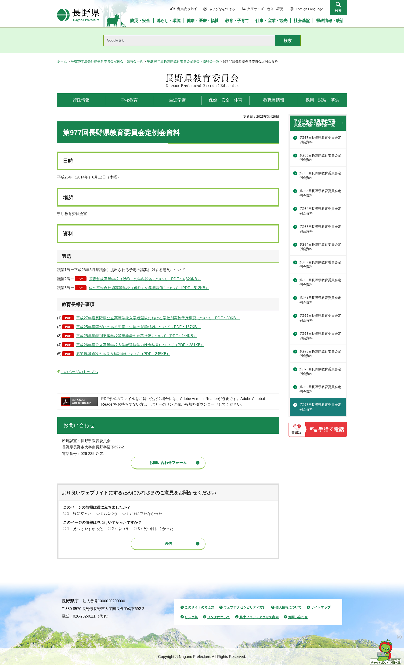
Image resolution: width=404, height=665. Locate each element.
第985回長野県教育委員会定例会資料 (320, 229)
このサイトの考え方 (199, 607)
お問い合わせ (298, 617)
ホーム (62, 61)
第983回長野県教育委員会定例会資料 (320, 193)
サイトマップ (321, 607)
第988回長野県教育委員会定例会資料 (320, 157)
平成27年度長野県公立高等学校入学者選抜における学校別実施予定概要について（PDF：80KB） (158, 318)
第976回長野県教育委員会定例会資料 (320, 371)
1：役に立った (79, 514)
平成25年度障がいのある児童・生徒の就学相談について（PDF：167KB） (138, 327)
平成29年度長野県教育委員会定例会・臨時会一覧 (107, 61)
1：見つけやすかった (85, 529)
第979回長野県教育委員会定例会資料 (320, 318)
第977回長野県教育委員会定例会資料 (320, 407)
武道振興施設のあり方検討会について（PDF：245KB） (123, 354)
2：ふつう (109, 514)
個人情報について (288, 607)
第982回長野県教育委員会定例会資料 (320, 389)
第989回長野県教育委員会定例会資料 (320, 264)
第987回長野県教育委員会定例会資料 (320, 140)
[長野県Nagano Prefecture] (78, 15)
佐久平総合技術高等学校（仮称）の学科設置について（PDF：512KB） (149, 288)
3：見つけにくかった (155, 529)
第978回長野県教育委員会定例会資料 (320, 336)
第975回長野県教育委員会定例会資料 (320, 353)
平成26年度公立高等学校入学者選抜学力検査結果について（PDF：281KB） (140, 345)
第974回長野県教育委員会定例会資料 (320, 247)
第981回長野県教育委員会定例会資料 (320, 300)
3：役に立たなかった (144, 514)
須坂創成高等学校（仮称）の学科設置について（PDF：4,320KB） (145, 279)
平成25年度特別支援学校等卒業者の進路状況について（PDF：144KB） (136, 336)
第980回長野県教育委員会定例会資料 (320, 282)
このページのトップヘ (79, 372)
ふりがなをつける (222, 9)
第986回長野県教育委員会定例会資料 (320, 175)
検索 (338, 10)
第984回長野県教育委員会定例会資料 (320, 211)
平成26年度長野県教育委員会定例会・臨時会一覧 (183, 61)
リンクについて (218, 617)
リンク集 (191, 617)
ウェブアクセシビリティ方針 (245, 607)
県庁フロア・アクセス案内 (259, 617)
